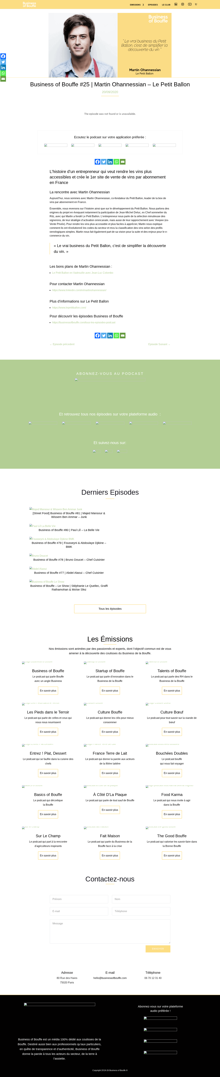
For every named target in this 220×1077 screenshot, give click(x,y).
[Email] (122, 162)
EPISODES (153, 5)
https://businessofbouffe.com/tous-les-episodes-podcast (83, 322)
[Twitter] (104, 162)
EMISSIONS (135, 5)
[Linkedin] (110, 162)
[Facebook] (97, 162)
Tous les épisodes (110, 608)
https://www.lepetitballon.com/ (69, 307)
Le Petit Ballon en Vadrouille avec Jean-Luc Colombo (82, 272)
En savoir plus (48, 690)
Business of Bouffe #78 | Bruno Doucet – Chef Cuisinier (69, 559)
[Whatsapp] (116, 162)
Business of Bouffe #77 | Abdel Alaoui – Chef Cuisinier (69, 572)
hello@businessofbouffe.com (110, 978)
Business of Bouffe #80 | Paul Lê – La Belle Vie (69, 530)
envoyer (158, 948)
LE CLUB (166, 5)
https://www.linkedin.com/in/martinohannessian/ (79, 290)
